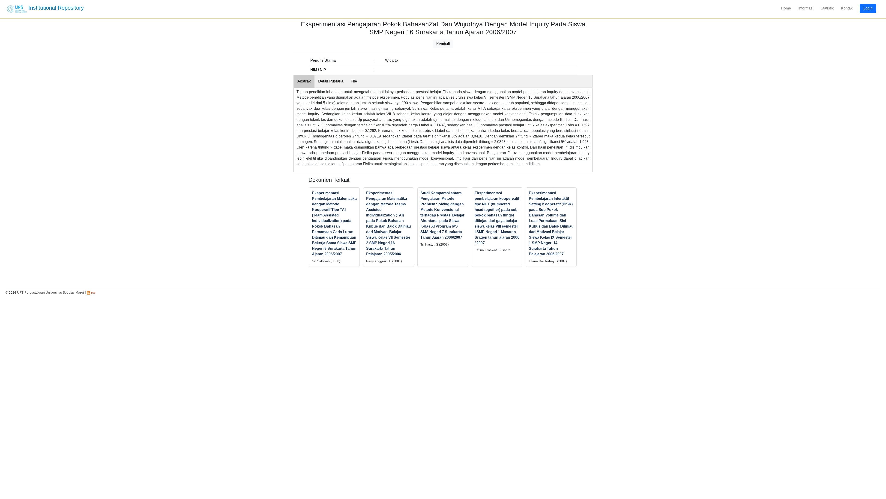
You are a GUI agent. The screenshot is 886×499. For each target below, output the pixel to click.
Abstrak (304, 81)
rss (93, 292)
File (354, 81)
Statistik (827, 8)
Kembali (443, 44)
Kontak (847, 8)
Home (786, 8)
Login (868, 8)
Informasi (805, 8)
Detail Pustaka (330, 81)
